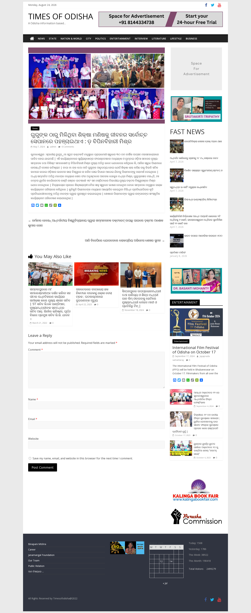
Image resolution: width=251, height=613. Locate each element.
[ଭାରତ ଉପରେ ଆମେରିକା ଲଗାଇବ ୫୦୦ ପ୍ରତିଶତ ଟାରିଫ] (177, 235)
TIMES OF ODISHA (60, 16)
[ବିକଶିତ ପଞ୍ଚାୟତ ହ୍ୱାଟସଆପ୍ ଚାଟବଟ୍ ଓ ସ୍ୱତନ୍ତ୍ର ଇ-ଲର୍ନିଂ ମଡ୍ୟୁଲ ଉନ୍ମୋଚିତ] (177, 170)
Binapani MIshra (37, 544)
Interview (141, 38)
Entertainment (120, 38)
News (41, 38)
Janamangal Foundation (41, 555)
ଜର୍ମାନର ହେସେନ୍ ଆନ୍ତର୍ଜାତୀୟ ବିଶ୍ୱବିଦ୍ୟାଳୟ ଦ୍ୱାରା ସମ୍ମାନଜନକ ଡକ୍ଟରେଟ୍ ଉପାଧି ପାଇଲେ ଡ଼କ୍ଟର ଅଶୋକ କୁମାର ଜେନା (95, 222)
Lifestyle (176, 38)
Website (33, 439)
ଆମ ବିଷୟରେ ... (36, 571)
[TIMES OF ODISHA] (32, 38)
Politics (100, 38)
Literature (159, 38)
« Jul (165, 583)
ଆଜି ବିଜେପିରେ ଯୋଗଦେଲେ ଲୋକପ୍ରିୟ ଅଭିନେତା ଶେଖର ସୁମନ (125, 240)
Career (32, 549)
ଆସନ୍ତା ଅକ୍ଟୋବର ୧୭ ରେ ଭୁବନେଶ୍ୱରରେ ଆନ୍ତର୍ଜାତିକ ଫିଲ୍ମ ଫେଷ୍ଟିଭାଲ (206, 397)
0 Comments (67, 146)
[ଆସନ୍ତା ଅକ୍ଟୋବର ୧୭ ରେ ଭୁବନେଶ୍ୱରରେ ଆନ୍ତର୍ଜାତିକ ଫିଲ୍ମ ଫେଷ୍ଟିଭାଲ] (181, 391)
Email (32, 419)
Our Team (33, 560)
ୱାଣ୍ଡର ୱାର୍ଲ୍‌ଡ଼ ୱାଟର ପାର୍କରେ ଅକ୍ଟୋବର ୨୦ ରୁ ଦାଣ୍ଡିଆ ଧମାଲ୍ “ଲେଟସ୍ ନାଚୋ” (206, 448)
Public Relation (36, 566)
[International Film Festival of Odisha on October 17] (196, 310)
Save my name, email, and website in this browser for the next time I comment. (83, 458)
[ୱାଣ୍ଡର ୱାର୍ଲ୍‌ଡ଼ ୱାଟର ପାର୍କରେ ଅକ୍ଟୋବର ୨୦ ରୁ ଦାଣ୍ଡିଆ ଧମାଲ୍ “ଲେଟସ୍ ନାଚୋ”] (181, 442)
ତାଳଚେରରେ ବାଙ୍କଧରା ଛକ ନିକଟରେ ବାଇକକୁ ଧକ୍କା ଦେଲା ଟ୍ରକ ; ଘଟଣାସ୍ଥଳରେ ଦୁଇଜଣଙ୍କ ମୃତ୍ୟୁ (94, 294)
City (88, 38)
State (53, 38)
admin (53, 146)
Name (33, 399)
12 (161, 561)
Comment (35, 350)
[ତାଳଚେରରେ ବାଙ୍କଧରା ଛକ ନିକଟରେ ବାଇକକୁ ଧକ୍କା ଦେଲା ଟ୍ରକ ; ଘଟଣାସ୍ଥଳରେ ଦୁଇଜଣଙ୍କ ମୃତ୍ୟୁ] (96, 264)
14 (171, 561)
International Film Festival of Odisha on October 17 (195, 349)
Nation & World (71, 38)
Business (191, 38)
